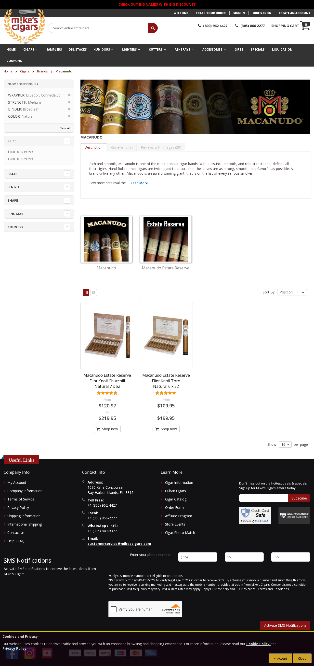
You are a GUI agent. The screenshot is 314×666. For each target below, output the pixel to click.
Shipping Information (23, 515)
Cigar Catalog (175, 499)
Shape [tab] (13, 200)
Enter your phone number (150, 554)
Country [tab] (15, 227)
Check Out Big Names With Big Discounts (157, 4)
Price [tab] (12, 141)
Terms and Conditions (273, 589)
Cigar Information (179, 482)
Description (93, 147)
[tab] (93, 147)
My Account (16, 482)
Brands (43, 71)
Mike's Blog (261, 13)
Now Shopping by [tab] (23, 84)
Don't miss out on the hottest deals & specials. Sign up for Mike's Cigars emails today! (273, 485)
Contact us (16, 532)
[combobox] (98, 28)
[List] (94, 292)
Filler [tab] (12, 173)
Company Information (24, 490)
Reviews (121, 147)
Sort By (269, 292)
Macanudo (106, 268)
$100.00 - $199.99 (20, 152)
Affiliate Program (178, 515)
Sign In (239, 13)
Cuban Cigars (175, 490)
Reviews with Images (160, 147)
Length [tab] (14, 187)
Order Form (174, 507)
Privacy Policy (18, 507)
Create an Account (294, 13)
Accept (281, 658)
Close (302, 658)
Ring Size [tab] (15, 213)
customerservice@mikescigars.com (119, 543)
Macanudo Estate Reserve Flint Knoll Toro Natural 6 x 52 (166, 381)
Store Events (175, 524)
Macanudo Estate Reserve (165, 268)
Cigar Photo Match (180, 532)
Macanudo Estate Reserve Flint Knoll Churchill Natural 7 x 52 (107, 381)
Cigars (25, 71)
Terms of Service (20, 499)
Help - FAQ (16, 541)
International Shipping (24, 524)
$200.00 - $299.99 (20, 159)
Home (8, 71)
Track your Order (211, 13)
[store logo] (24, 26)
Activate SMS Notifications (285, 625)
